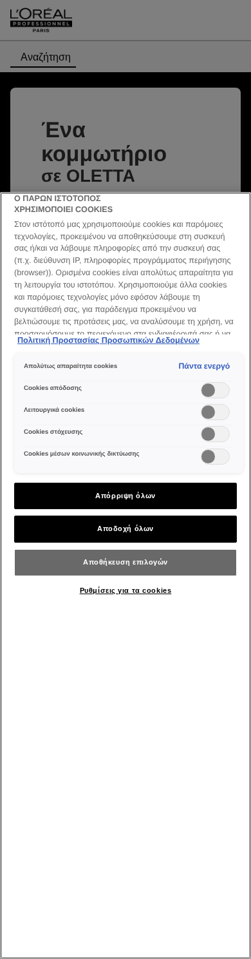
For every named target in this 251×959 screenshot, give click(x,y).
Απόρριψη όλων (125, 495)
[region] (125, 575)
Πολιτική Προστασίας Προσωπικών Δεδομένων (108, 340)
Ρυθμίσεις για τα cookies (126, 590)
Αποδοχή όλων (125, 528)
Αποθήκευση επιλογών (125, 562)
